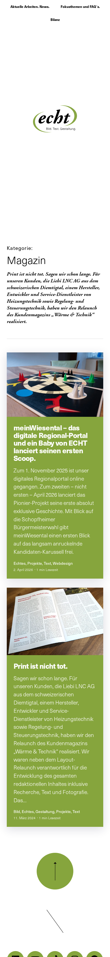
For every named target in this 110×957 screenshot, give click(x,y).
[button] (55, 921)
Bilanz (55, 19)
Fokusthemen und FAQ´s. (80, 6)
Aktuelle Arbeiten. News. (29, 6)
